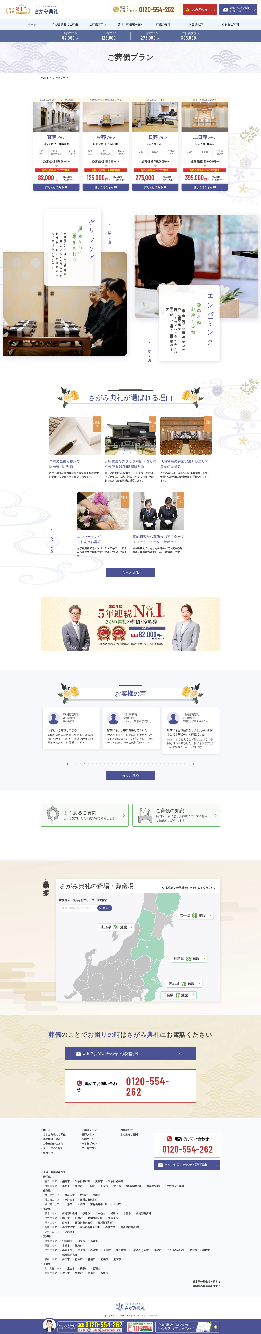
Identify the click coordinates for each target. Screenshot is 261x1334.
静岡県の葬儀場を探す (205, 1286)
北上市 (117, 1185)
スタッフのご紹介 (53, 1148)
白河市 (66, 1222)
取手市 (193, 1250)
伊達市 (86, 1213)
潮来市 (117, 1259)
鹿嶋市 (104, 1259)
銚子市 (84, 1268)
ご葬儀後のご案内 (53, 1143)
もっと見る (130, 573)
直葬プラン (88, 1134)
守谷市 (157, 1250)
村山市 (84, 1195)
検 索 (106, 907)
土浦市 (107, 1250)
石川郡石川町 (105, 1222)
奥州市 (66, 1185)
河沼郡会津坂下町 (90, 1227)
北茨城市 (67, 1241)
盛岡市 (66, 1181)
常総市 (66, 1245)
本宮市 (127, 1213)
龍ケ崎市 (121, 1250)
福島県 (187, 958)
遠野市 (79, 1185)
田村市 (79, 1218)
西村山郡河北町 (88, 1199)
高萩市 (94, 1241)
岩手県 (193, 915)
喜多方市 (110, 1227)
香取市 (79, 1273)
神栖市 (91, 1259)
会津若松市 (68, 1227)
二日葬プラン (89, 1148)
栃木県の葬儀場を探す (205, 1281)
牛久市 (81, 1250)
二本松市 (100, 1213)
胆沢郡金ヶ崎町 (175, 1185)
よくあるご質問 (229, 24)
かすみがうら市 (140, 1250)
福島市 (114, 1213)
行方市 (79, 1259)
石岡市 (94, 1250)
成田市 (66, 1273)
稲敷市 (206, 1250)
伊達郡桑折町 (143, 1213)
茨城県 (182, 983)
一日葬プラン (89, 1143)
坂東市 (79, 1245)
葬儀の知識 (163, 24)
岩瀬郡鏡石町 (95, 1218)
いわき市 (70, 1231)
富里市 (91, 1273)
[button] (67, 764)
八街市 (104, 1273)
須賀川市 (113, 1218)
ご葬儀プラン (97, 24)
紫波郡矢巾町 (154, 1185)
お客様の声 (196, 24)
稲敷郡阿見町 (69, 1254)
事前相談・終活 (52, 1139)
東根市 (96, 1195)
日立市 (81, 1241)
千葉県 (175, 995)
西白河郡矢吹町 (83, 1222)
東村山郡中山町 (99, 1204)
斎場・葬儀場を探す (130, 24)
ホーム (32, 24)
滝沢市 (99, 1181)
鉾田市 (66, 1259)
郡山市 (66, 1218)
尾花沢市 (70, 1195)
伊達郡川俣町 (69, 1213)
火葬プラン (88, 1139)
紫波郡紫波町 (133, 1185)
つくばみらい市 (175, 1250)
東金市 (71, 1268)
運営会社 (48, 1152)
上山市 (117, 1204)
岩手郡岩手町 (115, 1181)
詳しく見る (109, 236)
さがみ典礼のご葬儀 (65, 24)
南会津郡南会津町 (130, 1227)
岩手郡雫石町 (82, 1181)
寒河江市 (70, 1199)
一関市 (91, 1185)
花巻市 (104, 1185)
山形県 (114, 927)
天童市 (81, 1204)
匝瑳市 (96, 1268)
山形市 (68, 1204)
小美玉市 (67, 1250)
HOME (44, 77)
